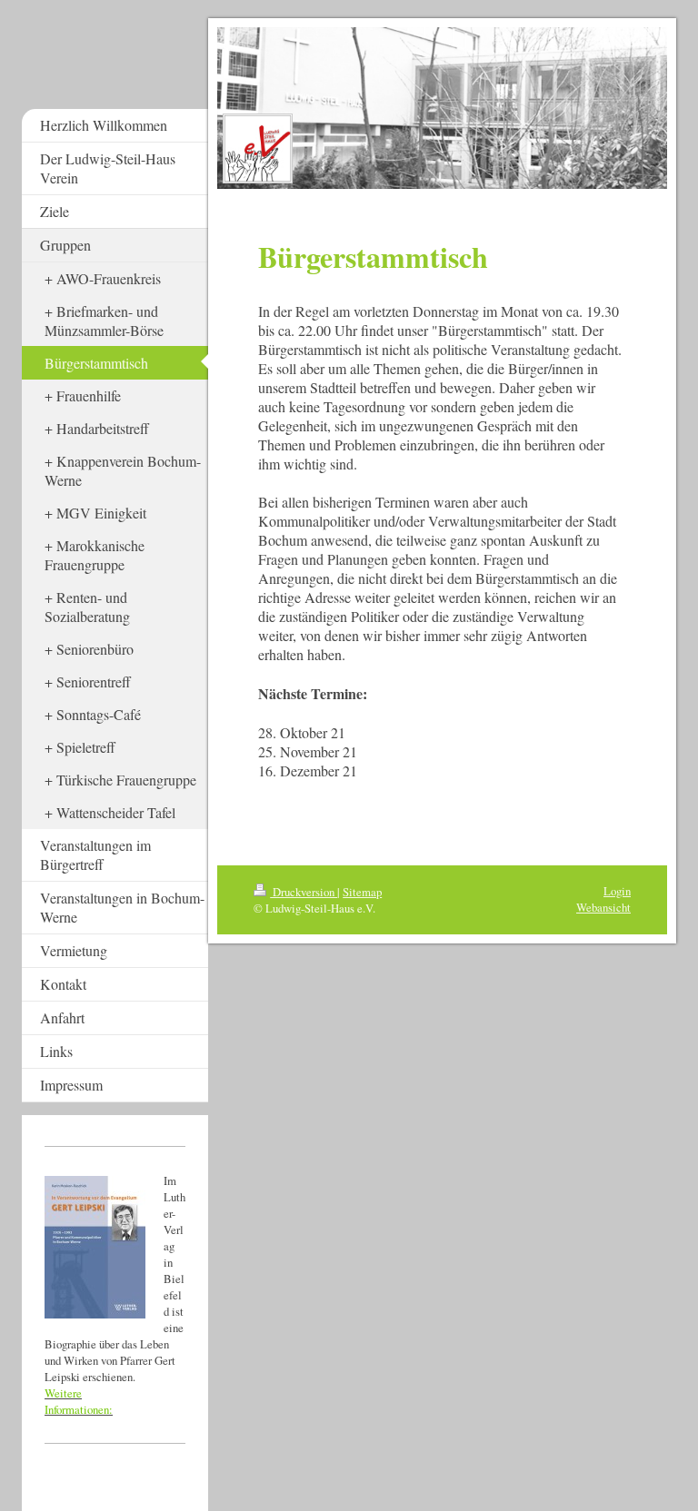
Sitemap (362, 892)
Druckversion (303, 892)
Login (617, 891)
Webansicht (603, 907)
